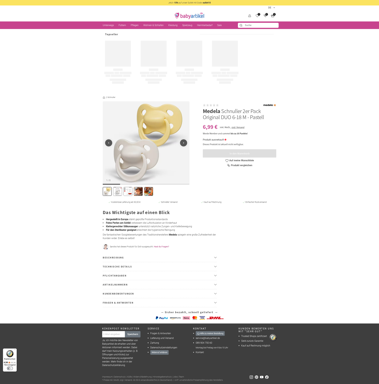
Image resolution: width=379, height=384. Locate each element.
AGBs (129, 377)
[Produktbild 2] (117, 191)
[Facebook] (267, 377)
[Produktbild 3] (127, 191)
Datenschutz (120, 377)
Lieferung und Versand (162, 338)
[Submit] (241, 25)
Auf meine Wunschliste (241, 160)
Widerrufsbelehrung (142, 377)
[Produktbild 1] (107, 191)
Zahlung (154, 342)
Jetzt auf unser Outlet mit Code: (189, 2)
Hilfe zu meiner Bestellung (211, 333)
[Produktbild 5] (148, 191)
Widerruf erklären (159, 352)
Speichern (132, 334)
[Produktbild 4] (138, 191)
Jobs (175, 377)
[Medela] (269, 105)
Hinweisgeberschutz (162, 377)
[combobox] (258, 25)
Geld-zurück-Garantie (252, 340)
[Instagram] (252, 377)
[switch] (10, 368)
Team (181, 377)
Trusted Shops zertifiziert (254, 336)
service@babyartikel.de (208, 338)
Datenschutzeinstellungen (163, 347)
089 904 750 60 (204, 342)
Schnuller (111, 97)
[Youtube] (262, 377)
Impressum (107, 377)
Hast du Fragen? (161, 246)
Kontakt (200, 352)
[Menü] (15, 350)
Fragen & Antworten (160, 333)
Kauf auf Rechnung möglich (255, 345)
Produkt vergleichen (241, 165)
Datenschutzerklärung (113, 365)
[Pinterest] (257, 377)
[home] (189, 15)
